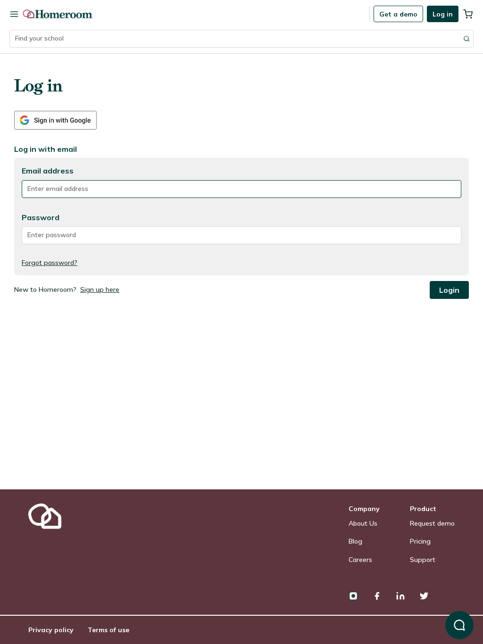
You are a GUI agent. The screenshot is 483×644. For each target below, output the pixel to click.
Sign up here (99, 289)
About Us (363, 523)
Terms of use (108, 630)
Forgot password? (49, 262)
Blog (355, 541)
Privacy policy (51, 630)
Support (422, 559)
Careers (360, 559)
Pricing (420, 541)
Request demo (432, 523)
